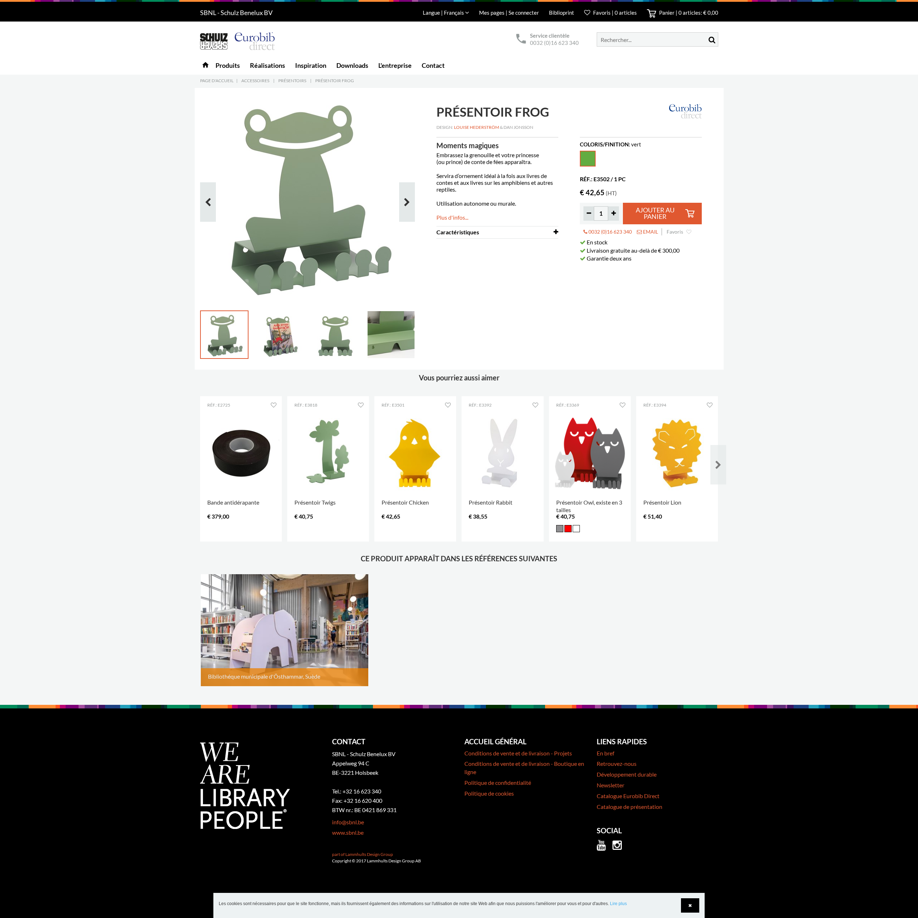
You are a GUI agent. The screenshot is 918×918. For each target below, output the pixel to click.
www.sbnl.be (348, 832)
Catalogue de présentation (629, 806)
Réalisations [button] (267, 65)
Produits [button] (228, 65)
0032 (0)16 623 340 (554, 42)
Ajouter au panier (655, 213)
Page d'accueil (216, 80)
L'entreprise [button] (395, 65)
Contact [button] (433, 65)
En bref (605, 753)
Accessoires (255, 80)
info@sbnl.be (348, 822)
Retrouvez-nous (617, 763)
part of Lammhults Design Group (362, 854)
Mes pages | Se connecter (509, 12)
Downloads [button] (352, 65)
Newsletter (610, 785)
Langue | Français (444, 12)
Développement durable (627, 774)
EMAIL (650, 232)
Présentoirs (292, 80)
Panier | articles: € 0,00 (688, 12)
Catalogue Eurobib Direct (628, 795)
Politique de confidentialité (497, 782)
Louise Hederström (476, 127)
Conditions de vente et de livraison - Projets (518, 753)
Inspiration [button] (310, 65)
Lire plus (618, 903)
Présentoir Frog (334, 80)
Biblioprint (561, 12)
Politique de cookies (489, 793)
